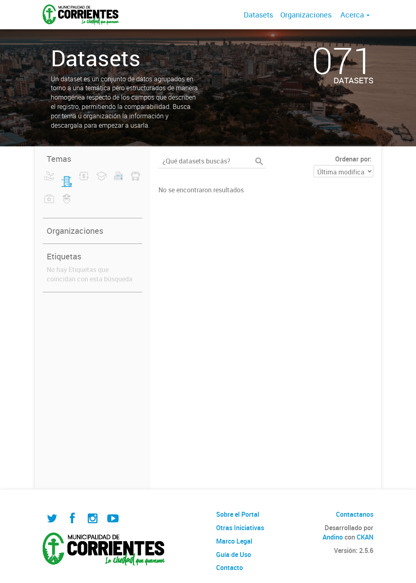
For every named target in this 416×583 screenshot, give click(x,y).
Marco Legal (234, 541)
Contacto (229, 567)
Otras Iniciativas (240, 527)
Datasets (258, 15)
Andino (333, 537)
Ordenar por (352, 159)
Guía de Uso (233, 554)
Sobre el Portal (237, 514)
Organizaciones (306, 15)
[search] (259, 161)
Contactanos (354, 514)
